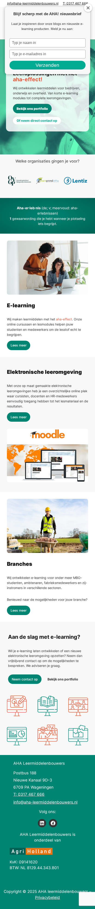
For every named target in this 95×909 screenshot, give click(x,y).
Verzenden (47, 65)
